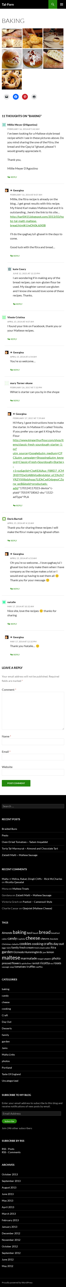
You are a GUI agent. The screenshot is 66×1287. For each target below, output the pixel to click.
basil (29, 932)
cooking (37, 944)
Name (6, 736)
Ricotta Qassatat (14, 882)
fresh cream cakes (42, 948)
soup (12, 967)
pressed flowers (11, 963)
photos (6, 1061)
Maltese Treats (20, 888)
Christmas (6, 944)
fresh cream (26, 947)
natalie (11, 602)
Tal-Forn (8, 4)
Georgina (18, 190)
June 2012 (8, 1259)
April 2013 (8, 1207)
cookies (25, 943)
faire (9, 948)
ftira (53, 947)
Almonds (7, 932)
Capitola (21, 939)
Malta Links (8, 1054)
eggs (4, 948)
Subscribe (9, 1121)
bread (45, 932)
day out (58, 944)
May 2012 (7, 1266)
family (15, 947)
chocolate (54, 939)
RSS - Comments (11, 1152)
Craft (5, 1015)
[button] (12, 38)
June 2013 (8, 1194)
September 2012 (11, 1252)
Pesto (5, 835)
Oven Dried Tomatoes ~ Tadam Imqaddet (25, 841)
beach (35, 933)
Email (6, 751)
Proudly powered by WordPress (17, 1282)
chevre (45, 938)
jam (44, 952)
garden (7, 951)
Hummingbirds (33, 952)
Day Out (6, 1021)
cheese (33, 938)
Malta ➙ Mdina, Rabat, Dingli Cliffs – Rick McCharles (32, 878)
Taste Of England (11, 1074)
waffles (39, 967)
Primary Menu (61, 4)
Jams (5, 1047)
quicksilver (26, 963)
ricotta (45, 963)
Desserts (7, 1028)
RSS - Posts (8, 1148)
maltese (11, 957)
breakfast (55, 933)
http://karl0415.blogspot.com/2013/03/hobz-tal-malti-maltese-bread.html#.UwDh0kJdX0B (37, 221)
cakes (4, 939)
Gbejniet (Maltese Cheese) (37, 908)
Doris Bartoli (14, 518)
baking (19, 932)
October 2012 (10, 1246)
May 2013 (7, 1200)
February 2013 (10, 1220)
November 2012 (11, 1239)
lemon (50, 952)
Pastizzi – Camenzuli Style (37, 901)
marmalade (29, 958)
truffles (31, 966)
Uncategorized (10, 1080)
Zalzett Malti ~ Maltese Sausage (19, 855)
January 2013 (9, 1226)
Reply (14, 177)
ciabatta (15, 944)
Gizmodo (18, 952)
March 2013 (9, 1213)
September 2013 (11, 1180)
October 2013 (10, 1174)
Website (7, 767)
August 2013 (9, 1187)
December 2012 (11, 1233)
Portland (7, 1067)
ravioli (35, 963)
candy (12, 938)
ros (51, 963)
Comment (9, 689)
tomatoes (20, 966)
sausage (5, 967)
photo (56, 958)
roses (57, 963)
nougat (40, 958)
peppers (47, 958)
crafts (48, 943)
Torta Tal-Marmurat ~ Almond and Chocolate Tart (30, 848)
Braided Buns (9, 828)
